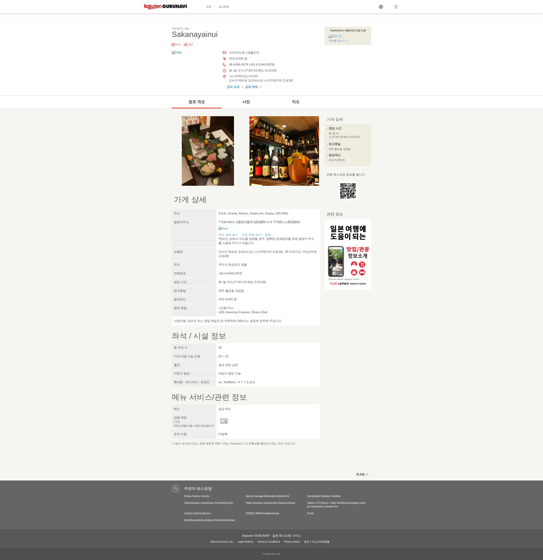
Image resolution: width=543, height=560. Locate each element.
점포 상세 (234, 86)
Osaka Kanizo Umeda (196, 496)
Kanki (310, 513)
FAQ (177, 421)
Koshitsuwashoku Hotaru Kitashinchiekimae (209, 520)
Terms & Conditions (269, 541)
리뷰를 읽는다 (337, 40)
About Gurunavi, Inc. (222, 541)
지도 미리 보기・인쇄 (256, 234)
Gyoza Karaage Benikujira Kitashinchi (267, 496)
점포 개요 (197, 102)
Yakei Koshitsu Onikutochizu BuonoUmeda (270, 502)
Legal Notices (245, 541)
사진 (246, 102)
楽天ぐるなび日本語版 (317, 541)
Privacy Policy (292, 541)
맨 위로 (360, 474)
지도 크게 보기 (228, 234)
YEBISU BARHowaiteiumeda (262, 513)
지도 (296, 102)
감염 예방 (252, 86)
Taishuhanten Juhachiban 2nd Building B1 (208, 502)
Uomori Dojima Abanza (197, 513)
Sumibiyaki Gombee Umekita (324, 496)
